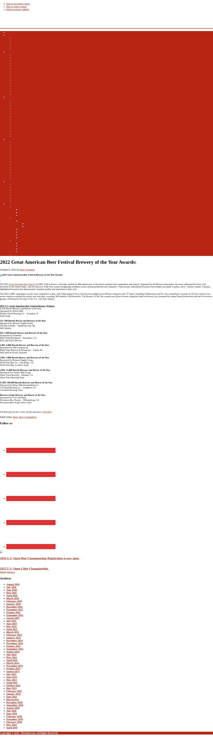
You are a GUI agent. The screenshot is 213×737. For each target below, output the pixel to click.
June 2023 (11, 677)
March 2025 (12, 632)
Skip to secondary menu (18, 3)
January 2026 (13, 604)
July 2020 (11, 711)
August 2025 (12, 618)
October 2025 (13, 612)
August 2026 (12, 584)
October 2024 (13, 646)
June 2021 (11, 696)
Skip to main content (16, 6)
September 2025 (14, 615)
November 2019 (14, 719)
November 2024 (14, 643)
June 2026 (11, 590)
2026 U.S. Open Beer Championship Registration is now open (40, 558)
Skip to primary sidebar (17, 9)
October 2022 (13, 685)
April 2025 (11, 629)
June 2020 (11, 713)
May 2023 (11, 680)
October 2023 (13, 668)
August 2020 (12, 708)
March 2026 (12, 598)
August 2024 (12, 651)
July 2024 (11, 654)
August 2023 (12, 671)
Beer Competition (27, 417)
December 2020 (14, 702)
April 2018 (11, 727)
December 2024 (14, 640)
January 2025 (13, 637)
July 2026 (11, 587)
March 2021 (12, 699)
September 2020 (14, 705)
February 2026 (14, 601)
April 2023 (11, 682)
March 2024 (12, 663)
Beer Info (5, 18)
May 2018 (11, 725)
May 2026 (11, 592)
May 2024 (11, 657)
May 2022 (11, 688)
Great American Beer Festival (22, 284)
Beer (15, 417)
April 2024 (11, 660)
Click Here (47, 412)
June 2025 (11, 623)
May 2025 (11, 626)
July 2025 (11, 621)
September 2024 (14, 649)
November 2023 (14, 666)
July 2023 (11, 674)
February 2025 (14, 635)
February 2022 (14, 691)
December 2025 (14, 607)
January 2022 (13, 694)
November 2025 (14, 609)
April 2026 (11, 595)
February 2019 (14, 722)
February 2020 (14, 716)
